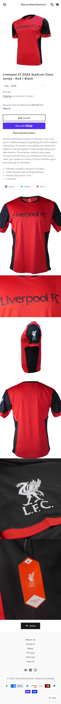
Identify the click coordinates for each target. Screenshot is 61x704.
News (30, 648)
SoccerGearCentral (30, 4)
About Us (30, 639)
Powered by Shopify (44, 678)
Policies (30, 657)
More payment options (24, 132)
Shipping (7, 96)
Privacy (30, 652)
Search (30, 661)
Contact (30, 644)
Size (7, 85)
